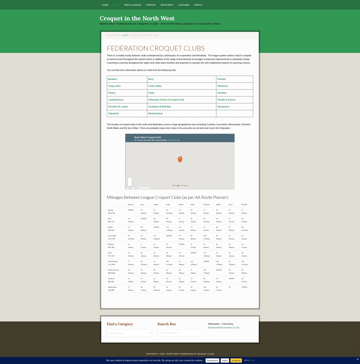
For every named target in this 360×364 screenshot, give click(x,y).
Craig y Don (114, 86)
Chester (221, 79)
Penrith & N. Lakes (118, 106)
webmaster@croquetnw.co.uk (223, 327)
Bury (151, 79)
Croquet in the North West (137, 18)
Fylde (151, 93)
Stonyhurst (223, 106)
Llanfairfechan (115, 100)
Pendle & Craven (226, 100)
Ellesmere (222, 86)
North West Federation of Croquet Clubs (190, 354)
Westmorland (155, 113)
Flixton (111, 93)
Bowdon (112, 79)
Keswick (221, 93)
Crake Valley (155, 86)
